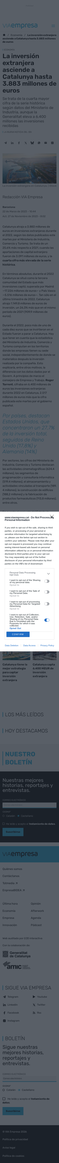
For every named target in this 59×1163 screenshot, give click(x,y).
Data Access (29, 645)
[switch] (46, 581)
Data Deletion (11, 645)
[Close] (53, 518)
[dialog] (29, 581)
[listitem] (29, 573)
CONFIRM (18, 634)
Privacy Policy (47, 645)
